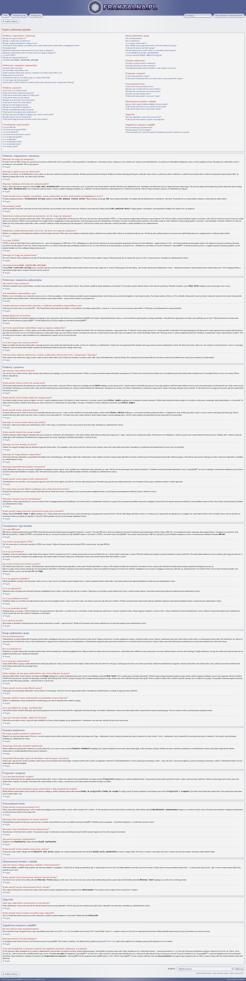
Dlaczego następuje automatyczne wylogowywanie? (20, 43)
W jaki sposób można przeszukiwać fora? (139, 86)
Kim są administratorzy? (133, 38)
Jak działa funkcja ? (21, 60)
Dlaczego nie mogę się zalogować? (14, 38)
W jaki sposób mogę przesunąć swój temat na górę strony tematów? (25, 119)
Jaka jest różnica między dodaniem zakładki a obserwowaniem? (146, 104)
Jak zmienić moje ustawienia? (12, 68)
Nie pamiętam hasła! (9, 48)
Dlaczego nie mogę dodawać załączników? (17, 107)
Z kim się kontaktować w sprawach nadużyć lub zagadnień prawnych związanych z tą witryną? (157, 132)
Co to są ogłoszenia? (9, 139)
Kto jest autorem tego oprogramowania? (138, 127)
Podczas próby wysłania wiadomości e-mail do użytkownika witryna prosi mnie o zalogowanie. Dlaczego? (38, 82)
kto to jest (175, 951)
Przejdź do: (172, 969)
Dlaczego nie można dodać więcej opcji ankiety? (19, 100)
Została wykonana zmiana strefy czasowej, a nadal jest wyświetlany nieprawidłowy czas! (32, 73)
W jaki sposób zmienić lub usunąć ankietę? (17, 102)
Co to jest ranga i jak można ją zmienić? (16, 80)
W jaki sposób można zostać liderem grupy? (140, 48)
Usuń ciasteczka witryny (221, 973)
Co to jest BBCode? (9, 127)
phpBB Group (62, 931)
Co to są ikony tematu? (10, 146)
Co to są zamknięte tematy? (12, 144)
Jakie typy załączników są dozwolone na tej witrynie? (143, 117)
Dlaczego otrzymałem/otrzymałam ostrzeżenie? (18, 110)
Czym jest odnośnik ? (143, 55)
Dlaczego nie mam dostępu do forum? (15, 105)
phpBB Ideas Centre (108, 941)
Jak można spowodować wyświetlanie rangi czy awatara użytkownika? (26, 78)
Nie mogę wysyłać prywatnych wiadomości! (140, 63)
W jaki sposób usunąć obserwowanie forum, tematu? (143, 109)
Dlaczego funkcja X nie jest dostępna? (138, 130)
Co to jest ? (142, 53)
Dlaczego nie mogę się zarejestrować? (15, 58)
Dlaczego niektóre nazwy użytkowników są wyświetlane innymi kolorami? (150, 50)
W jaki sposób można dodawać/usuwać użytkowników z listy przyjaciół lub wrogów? (154, 78)
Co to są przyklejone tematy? (12, 142)
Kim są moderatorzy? (132, 41)
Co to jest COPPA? (9, 55)
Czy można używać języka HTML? (14, 130)
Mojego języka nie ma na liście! (13, 75)
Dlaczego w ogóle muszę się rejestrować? (16, 41)
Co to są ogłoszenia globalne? (12, 137)
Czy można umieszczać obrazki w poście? (17, 134)
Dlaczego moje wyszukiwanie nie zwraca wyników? (143, 89)
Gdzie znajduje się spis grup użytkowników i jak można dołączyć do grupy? (151, 46)
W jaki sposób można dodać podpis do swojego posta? (21, 95)
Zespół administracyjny (203, 973)
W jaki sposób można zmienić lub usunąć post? (18, 93)
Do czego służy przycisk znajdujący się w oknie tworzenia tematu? (28, 114)
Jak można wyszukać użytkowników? (138, 94)
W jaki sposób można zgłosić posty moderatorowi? (20, 112)
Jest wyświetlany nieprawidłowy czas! (15, 70)
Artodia (241, 979)
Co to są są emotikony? (10, 132)
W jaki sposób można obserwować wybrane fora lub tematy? (145, 107)
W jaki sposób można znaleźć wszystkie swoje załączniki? (144, 119)
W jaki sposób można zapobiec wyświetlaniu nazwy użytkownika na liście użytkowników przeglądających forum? (41, 46)
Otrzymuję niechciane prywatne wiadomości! (140, 66)
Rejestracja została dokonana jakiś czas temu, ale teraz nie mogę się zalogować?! (29, 53)
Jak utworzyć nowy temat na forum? (15, 90)
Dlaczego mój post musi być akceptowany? (17, 117)
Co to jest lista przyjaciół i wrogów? (137, 76)
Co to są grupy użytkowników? (136, 43)
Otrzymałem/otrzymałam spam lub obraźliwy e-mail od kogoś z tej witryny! (150, 68)
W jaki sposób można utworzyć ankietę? (16, 98)
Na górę (7, 167)
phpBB (19, 979)
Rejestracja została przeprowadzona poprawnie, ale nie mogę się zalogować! (28, 50)
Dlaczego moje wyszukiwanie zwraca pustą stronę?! (142, 91)
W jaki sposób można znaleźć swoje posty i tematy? (142, 96)
